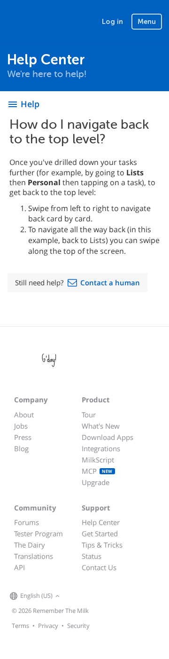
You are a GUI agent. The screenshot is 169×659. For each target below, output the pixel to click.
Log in (112, 21)
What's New (101, 426)
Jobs (21, 426)
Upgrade (95, 482)
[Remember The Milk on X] (88, 596)
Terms (20, 625)
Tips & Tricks (102, 544)
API (19, 567)
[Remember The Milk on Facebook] (75, 596)
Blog (21, 448)
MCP (97, 471)
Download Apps (107, 437)
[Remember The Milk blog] (100, 596)
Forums (26, 522)
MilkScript (98, 459)
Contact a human (110, 282)
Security (78, 625)
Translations (33, 556)
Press (22, 437)
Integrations (101, 448)
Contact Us (99, 567)
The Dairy (29, 544)
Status (91, 556)
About (24, 414)
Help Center (101, 522)
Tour (89, 414)
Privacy (48, 625)
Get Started (100, 533)
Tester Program (38, 533)
